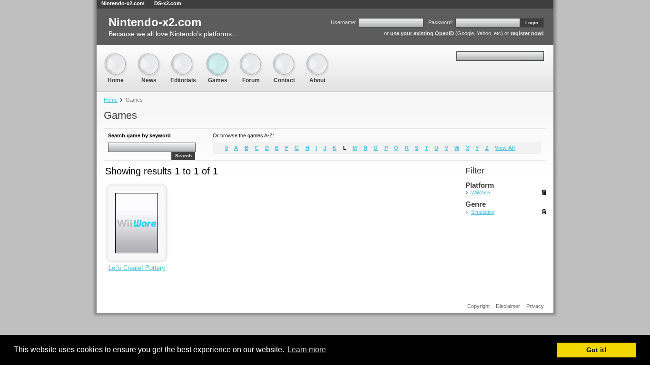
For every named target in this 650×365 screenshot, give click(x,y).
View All (505, 148)
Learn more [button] (306, 350)
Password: (440, 22)
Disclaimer (508, 306)
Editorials (183, 56)
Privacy (535, 306)
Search (183, 155)
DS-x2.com (167, 3)
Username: (343, 22)
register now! (527, 33)
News (149, 56)
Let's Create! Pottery (136, 267)
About (317, 56)
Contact (284, 56)
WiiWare (480, 192)
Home (115, 56)
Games (217, 56)
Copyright (478, 306)
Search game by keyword (139, 135)
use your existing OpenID (422, 33)
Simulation (482, 212)
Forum (250, 56)
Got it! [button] (596, 350)
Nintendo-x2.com (123, 3)
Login (531, 22)
